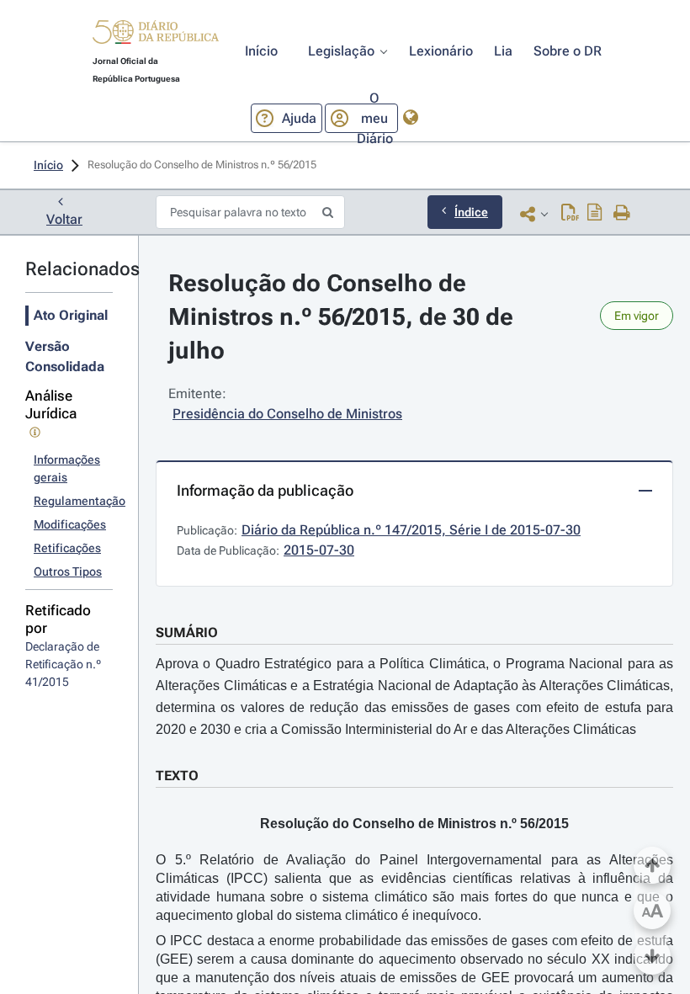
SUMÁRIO (187, 633)
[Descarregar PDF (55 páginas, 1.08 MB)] (570, 214)
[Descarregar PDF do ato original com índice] (594, 214)
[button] (156, 34)
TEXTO (177, 776)
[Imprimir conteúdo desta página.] (622, 214)
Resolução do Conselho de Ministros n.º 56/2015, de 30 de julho (343, 316)
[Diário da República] (156, 35)
